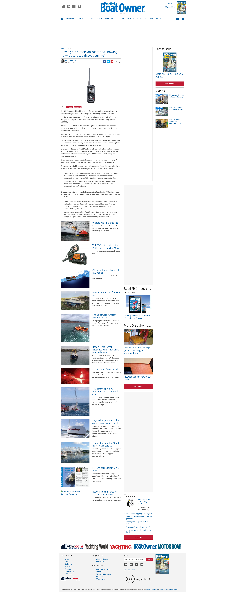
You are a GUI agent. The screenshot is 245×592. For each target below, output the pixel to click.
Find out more (169, 84)
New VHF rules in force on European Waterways (104, 493)
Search (149, 559)
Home (63, 48)
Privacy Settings (173, 589)
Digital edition (170, 7)
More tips (138, 537)
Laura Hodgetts (71, 60)
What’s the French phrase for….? (137, 527)
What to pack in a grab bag (105, 222)
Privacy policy (163, 589)
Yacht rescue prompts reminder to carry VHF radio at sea (105, 391)
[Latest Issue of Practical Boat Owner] (181, 7)
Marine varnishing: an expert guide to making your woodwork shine (138, 350)
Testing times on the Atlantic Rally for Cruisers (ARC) (106, 444)
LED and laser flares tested (105, 369)
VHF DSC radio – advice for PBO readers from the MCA (105, 246)
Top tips (129, 495)
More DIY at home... (137, 325)
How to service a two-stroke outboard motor (175, 122)
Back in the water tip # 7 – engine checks (144, 502)
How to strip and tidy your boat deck (176, 108)
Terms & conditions (152, 589)
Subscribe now (129, 570)
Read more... (138, 386)
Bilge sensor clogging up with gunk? (139, 514)
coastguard (78, 107)
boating (69, 107)
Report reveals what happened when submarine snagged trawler (105, 350)
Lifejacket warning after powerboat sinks (104, 316)
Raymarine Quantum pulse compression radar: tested (105, 422)
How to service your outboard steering (176, 96)
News (69, 48)
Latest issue (163, 49)
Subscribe (171, 3)
